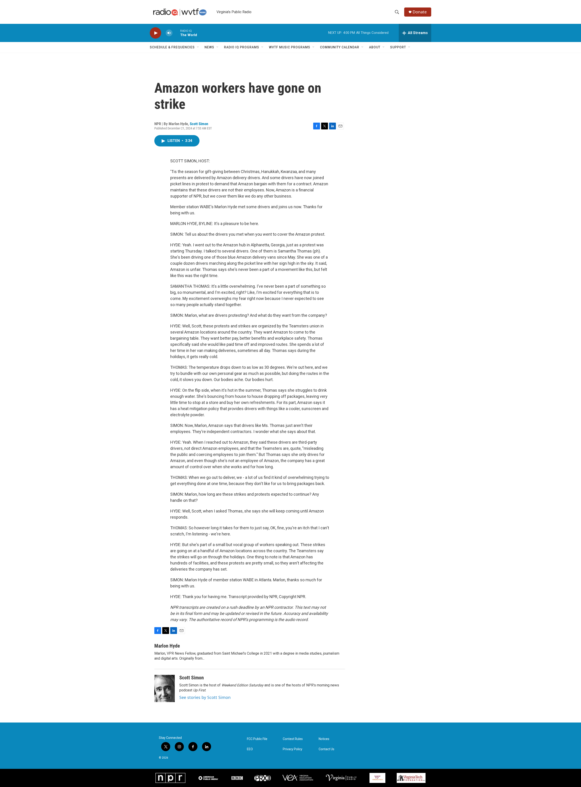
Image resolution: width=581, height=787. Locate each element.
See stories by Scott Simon (205, 697)
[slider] (176, 32)
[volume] (169, 33)
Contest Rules (293, 739)
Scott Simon (199, 123)
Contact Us (326, 749)
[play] (155, 33)
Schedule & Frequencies (172, 47)
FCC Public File (257, 739)
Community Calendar (339, 47)
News (209, 47)
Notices (324, 739)
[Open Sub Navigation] (198, 47)
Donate (420, 12)
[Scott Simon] (164, 688)
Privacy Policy (292, 749)
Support (398, 47)
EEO (250, 749)
